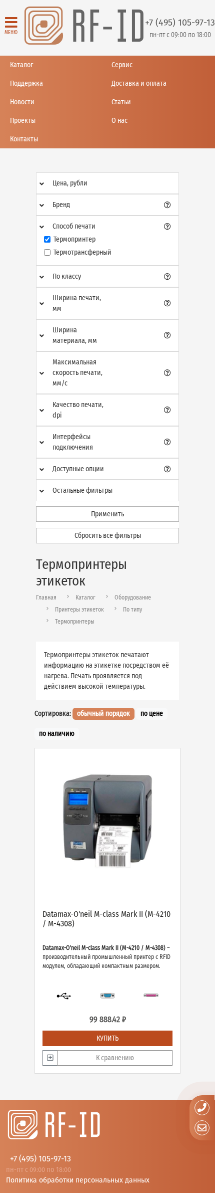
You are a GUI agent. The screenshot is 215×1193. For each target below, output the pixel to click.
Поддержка (26, 83)
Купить (107, 1038)
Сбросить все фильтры (107, 535)
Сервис (122, 65)
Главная (46, 597)
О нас (120, 120)
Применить (107, 514)
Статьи (121, 102)
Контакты (24, 139)
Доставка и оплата (139, 83)
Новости (22, 102)
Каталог (21, 65)
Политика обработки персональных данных (78, 1179)
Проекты (23, 120)
